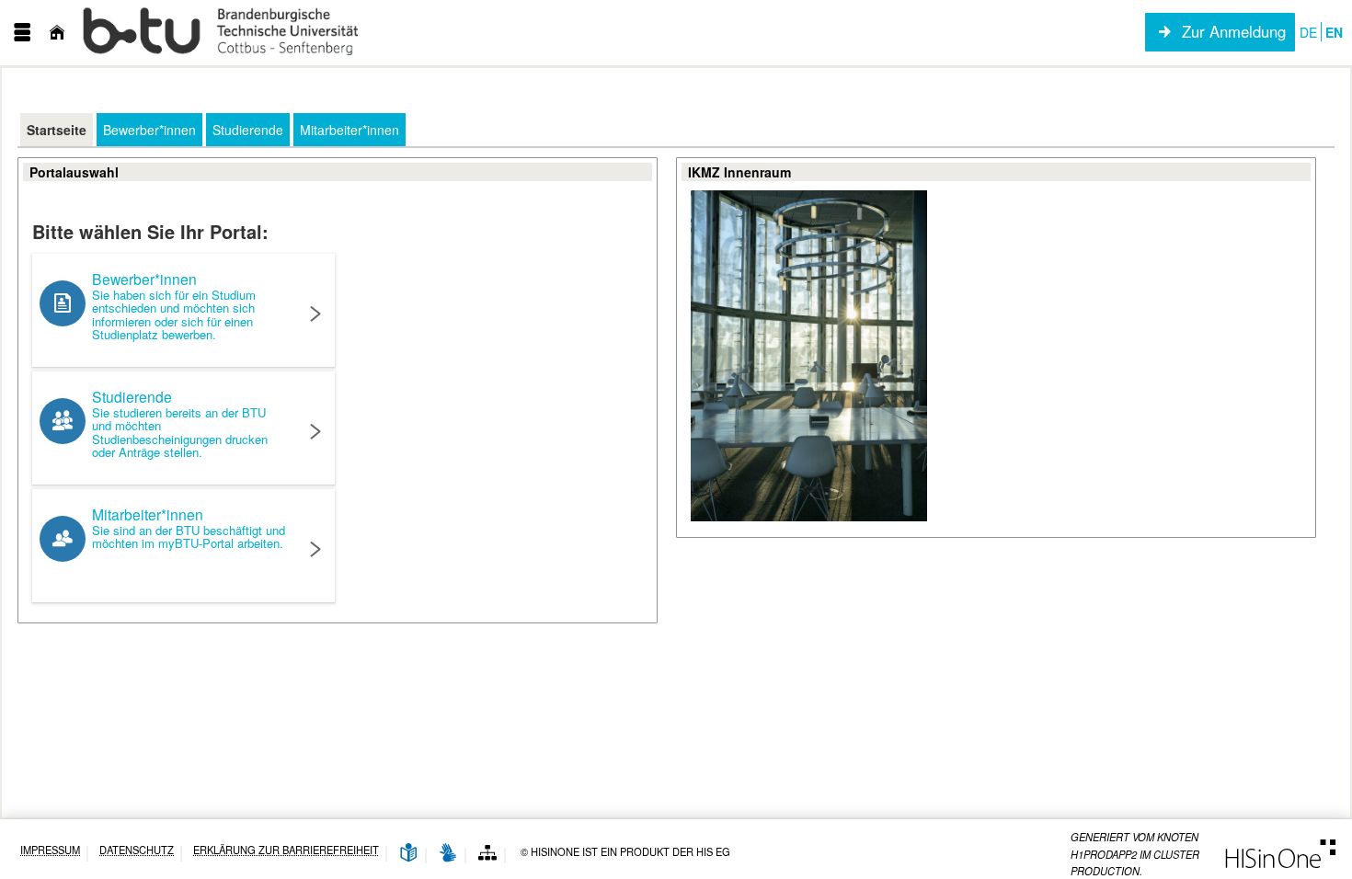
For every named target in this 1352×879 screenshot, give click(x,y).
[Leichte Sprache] (408, 854)
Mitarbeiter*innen (188, 528)
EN (1334, 32)
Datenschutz (136, 850)
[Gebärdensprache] (448, 854)
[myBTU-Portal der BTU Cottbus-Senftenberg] (222, 32)
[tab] (56, 129)
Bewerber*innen (174, 305)
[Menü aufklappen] (22, 32)
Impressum (50, 850)
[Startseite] (57, 32)
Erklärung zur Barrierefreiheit (286, 850)
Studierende (180, 423)
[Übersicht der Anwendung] (487, 854)
